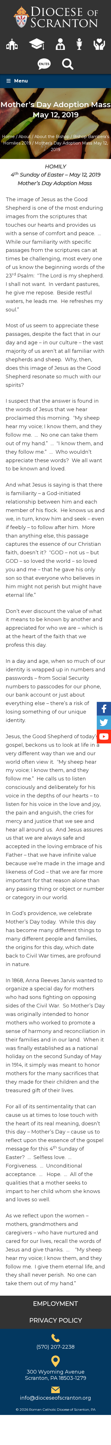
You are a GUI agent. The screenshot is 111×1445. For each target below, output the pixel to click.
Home (8, 136)
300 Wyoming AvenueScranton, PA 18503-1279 (55, 1375)
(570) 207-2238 (55, 1347)
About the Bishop (51, 136)
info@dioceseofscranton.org (55, 1398)
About (24, 136)
